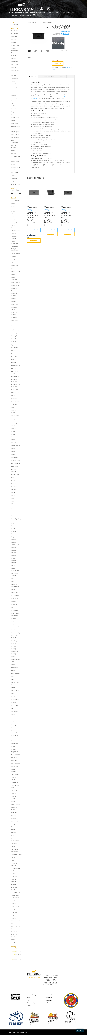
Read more (33, 230)
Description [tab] (32, 77)
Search (35, 15)
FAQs (28, 1000)
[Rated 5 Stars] (15, 949)
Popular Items (68, 12)
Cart (46, 1003)
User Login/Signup (32, 995)
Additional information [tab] (47, 77)
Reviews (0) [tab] (61, 77)
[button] (47, 27)
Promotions (53, 12)
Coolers (33, 22)
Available (15, 24)
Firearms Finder (39, 12)
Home (28, 22)
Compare (57, 63)
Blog (28, 997)
